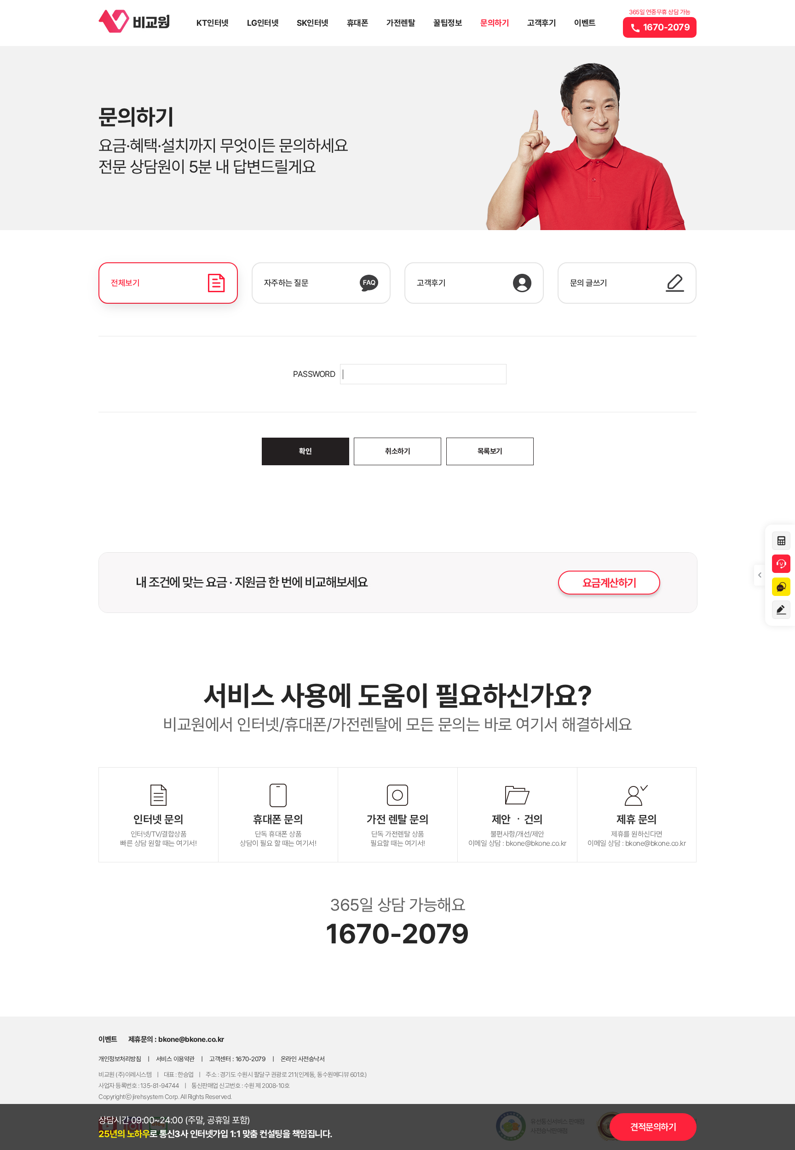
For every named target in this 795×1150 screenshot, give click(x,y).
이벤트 (585, 23)
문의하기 (494, 23)
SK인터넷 (312, 23)
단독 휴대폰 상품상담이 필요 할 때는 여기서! (278, 830)
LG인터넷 (263, 23)
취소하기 (397, 451)
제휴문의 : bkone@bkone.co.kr (176, 1039)
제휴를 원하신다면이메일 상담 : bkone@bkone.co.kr (637, 830)
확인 (305, 451)
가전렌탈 (400, 23)
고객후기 (541, 23)
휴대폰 (358, 23)
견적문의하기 (653, 1127)
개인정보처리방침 (119, 1059)
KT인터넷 (212, 23)
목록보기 (490, 451)
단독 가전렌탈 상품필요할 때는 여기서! (397, 830)
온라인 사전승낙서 (303, 1059)
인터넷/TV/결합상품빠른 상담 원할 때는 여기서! (158, 830)
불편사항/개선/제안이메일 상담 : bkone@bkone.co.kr (517, 830)
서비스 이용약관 (175, 1059)
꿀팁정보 (447, 23)
